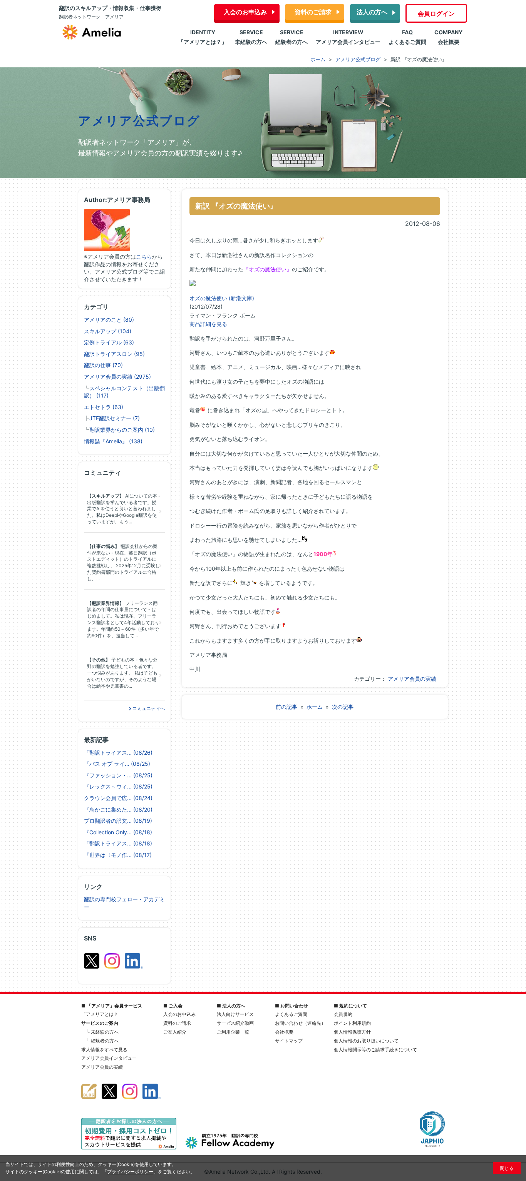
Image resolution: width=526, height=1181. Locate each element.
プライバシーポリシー (130, 1171)
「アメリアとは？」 (102, 1014)
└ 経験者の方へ (102, 1041)
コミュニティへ (148, 708)
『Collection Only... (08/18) (118, 832)
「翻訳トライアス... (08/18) (118, 843)
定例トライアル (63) (109, 342)
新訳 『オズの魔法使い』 (236, 205)
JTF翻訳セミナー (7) (114, 418)
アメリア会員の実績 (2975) (117, 376)
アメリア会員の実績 (412, 678)
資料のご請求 (313, 12)
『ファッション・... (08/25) (118, 775)
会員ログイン (436, 13)
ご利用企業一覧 (233, 1032)
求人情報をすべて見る (104, 1049)
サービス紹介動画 (235, 1023)
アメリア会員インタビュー (109, 1058)
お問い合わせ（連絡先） (300, 1023)
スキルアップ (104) (107, 331)
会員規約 (343, 1014)
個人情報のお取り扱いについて (366, 1041)
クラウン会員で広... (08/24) (118, 798)
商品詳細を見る (208, 324)
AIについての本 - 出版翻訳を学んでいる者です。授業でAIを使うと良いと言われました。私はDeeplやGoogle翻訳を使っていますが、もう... (124, 509)
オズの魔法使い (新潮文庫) (221, 298)
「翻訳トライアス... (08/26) (118, 752)
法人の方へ (372, 12)
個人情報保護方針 (352, 1032)
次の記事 (342, 706)
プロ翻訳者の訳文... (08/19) (118, 820)
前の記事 (286, 706)
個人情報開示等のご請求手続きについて (375, 1049)
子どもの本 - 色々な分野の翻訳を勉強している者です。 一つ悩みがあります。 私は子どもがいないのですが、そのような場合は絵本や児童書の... (122, 672)
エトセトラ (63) (103, 407)
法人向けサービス (235, 1014)
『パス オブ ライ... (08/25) (117, 763)
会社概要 (284, 1032)
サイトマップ (289, 1041)
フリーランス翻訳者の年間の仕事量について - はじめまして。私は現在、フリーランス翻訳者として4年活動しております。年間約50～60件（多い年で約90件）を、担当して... (123, 619)
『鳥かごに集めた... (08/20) (118, 809)
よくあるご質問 (291, 1014)
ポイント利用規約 (352, 1023)
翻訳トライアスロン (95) (114, 354)
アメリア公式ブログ (139, 121)
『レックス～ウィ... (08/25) (118, 786)
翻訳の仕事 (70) (103, 365)
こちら (144, 256)
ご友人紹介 (174, 1032)
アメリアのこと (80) (109, 319)
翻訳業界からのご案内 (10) (122, 429)
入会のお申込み (245, 12)
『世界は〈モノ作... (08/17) (118, 855)
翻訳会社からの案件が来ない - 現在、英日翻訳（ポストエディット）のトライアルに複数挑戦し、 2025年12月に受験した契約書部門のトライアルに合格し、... (123, 562)
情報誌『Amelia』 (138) (113, 441)
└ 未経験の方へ (102, 1032)
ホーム (315, 706)
